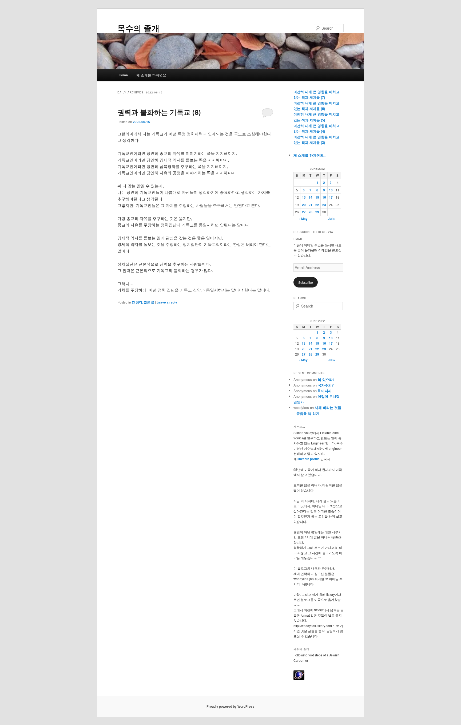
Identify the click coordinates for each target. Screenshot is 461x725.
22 (317, 204)
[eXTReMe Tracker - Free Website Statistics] (298, 678)
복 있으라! (326, 379)
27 (304, 212)
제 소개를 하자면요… (153, 74)
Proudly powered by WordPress (230, 706)
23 (324, 204)
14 (310, 197)
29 (317, 212)
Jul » (331, 218)
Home (123, 74)
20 (304, 204)
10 (331, 190)
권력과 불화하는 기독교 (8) (159, 112)
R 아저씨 (325, 390)
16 (324, 197)
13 (304, 197)
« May (303, 218)
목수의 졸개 (138, 28)
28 (310, 212)
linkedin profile (308, 458)
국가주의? (326, 385)
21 (310, 204)
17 (331, 197)
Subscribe (305, 282)
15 (317, 197)
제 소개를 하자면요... (310, 155)
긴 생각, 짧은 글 (143, 302)
